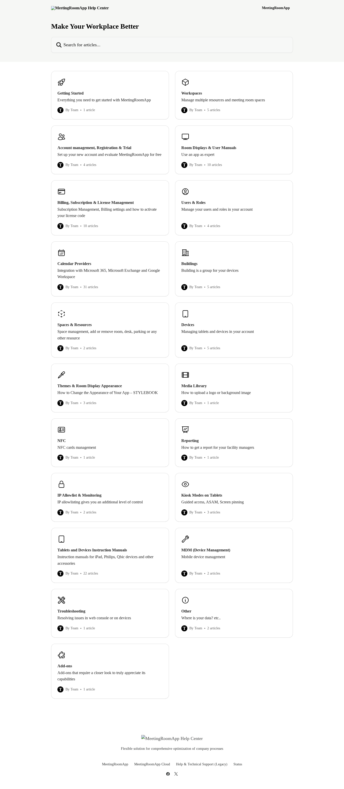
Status (237, 764)
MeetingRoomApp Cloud (152, 764)
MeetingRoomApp (276, 8)
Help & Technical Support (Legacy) (201, 764)
